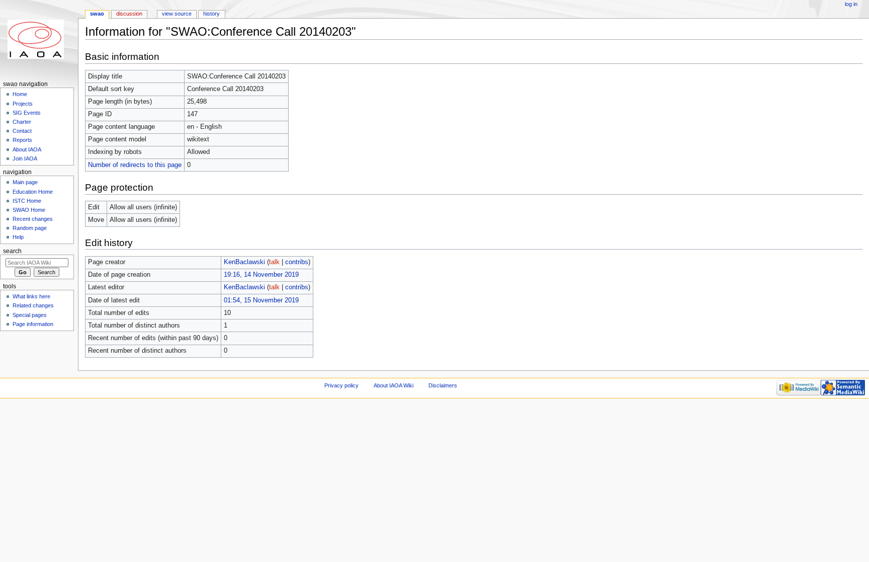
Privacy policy (341, 385)
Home (20, 94)
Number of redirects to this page (135, 165)
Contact (22, 131)
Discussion (129, 14)
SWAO (97, 14)
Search (12, 251)
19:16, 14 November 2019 (261, 274)
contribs (296, 262)
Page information (33, 324)
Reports (22, 140)
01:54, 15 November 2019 (261, 300)
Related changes (33, 305)
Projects (23, 104)
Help (18, 237)
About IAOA (27, 149)
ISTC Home (27, 201)
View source (177, 14)
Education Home (33, 192)
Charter (22, 122)
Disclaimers (442, 385)
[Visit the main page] (39, 39)
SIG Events (27, 113)
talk (274, 262)
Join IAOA (25, 158)
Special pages (30, 315)
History (211, 14)
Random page (30, 228)
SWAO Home (29, 210)
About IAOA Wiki (393, 385)
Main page (25, 182)
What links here (31, 296)
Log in (851, 4)
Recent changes (33, 219)
